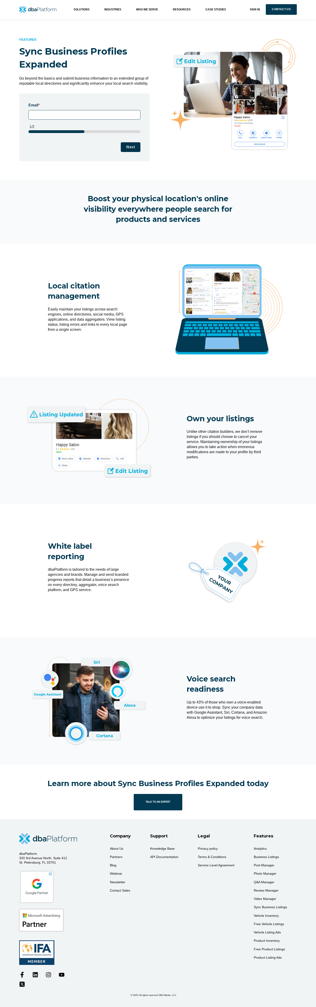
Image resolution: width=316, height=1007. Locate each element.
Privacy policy (208, 848)
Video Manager (265, 899)
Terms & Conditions (212, 857)
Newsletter (117, 882)
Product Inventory (267, 940)
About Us (116, 848)
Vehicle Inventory (266, 915)
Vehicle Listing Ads (267, 932)
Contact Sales (120, 890)
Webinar (116, 873)
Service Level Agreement (216, 865)
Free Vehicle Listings (269, 924)
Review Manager (266, 890)
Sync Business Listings (270, 907)
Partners (116, 857)
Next (130, 147)
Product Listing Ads (268, 957)
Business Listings (266, 857)
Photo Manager (265, 873)
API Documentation (164, 857)
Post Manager (264, 865)
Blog (113, 865)
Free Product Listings (269, 949)
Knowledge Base (162, 848)
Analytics (260, 848)
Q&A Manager (264, 882)
